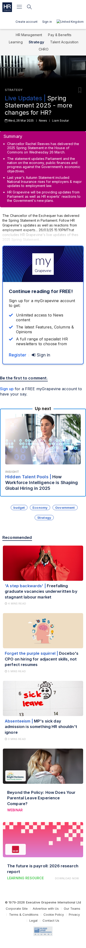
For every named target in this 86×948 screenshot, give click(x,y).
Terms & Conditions (23, 914)
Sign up (7, 388)
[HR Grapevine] (7, 7)
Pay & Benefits (59, 35)
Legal (33, 920)
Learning (16, 42)
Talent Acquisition (64, 42)
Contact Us (51, 920)
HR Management (29, 35)
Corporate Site (17, 908)
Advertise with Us (46, 908)
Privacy (74, 914)
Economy (40, 507)
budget (19, 507)
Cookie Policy (53, 914)
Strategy (36, 42)
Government (65, 507)
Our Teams (72, 908)
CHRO (43, 49)
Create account (27, 21)
